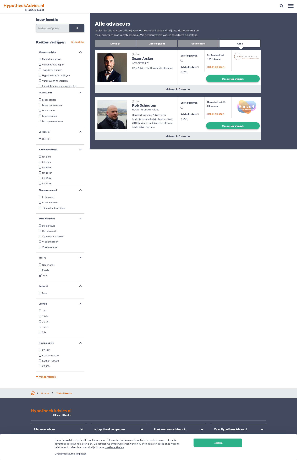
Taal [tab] (42, 257)
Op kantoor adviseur (53, 236)
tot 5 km (46, 161)
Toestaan (218, 442)
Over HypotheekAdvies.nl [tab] (230, 429)
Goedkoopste (198, 43)
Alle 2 (240, 43)
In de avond (48, 197)
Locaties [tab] (44, 132)
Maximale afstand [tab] (48, 149)
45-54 (45, 327)
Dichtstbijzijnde (157, 43)
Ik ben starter (49, 99)
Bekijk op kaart (215, 66)
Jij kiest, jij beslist (23, 7)
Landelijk (115, 43)
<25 (44, 310)
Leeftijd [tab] (43, 303)
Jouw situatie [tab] (45, 92)
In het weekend (50, 202)
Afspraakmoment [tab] (48, 190)
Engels (45, 270)
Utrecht (46, 138)
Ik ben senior (49, 110)
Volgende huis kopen (53, 64)
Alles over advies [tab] (44, 429)
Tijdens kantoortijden (53, 207)
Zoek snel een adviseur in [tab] (170, 429)
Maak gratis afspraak (233, 78)
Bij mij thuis (48, 225)
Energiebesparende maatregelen (59, 86)
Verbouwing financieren (55, 80)
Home (33, 393)
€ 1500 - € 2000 (50, 355)
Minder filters (47, 376)
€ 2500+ (46, 366)
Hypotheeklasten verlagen (56, 75)
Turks (45, 275)
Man (44, 293)
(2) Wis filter (77, 41)
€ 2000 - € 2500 (50, 360)
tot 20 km (47, 178)
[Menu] (289, 6)
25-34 (45, 316)
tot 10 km (47, 167)
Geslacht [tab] (43, 286)
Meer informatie (179, 89)
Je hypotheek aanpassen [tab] (109, 429)
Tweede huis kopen (52, 69)
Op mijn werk (49, 230)
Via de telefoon (50, 241)
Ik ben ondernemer (52, 105)
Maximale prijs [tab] (46, 343)
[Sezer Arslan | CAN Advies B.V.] (112, 67)
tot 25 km (47, 183)
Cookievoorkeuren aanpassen (71, 453)
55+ (44, 332)
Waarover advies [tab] (47, 52)
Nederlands (48, 264)
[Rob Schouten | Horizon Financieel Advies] (112, 114)
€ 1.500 (46, 350)
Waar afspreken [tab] (47, 218)
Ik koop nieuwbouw (52, 121)
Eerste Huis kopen (51, 59)
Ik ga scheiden (49, 115)
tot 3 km (46, 156)
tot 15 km (47, 172)
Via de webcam (50, 247)
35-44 (45, 321)
